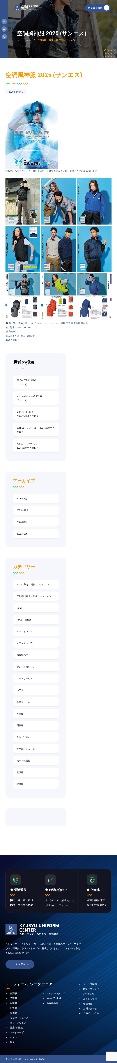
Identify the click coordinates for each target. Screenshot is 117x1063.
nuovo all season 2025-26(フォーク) (30, 398)
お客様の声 (22, 655)
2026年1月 (22, 498)
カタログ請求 (95, 7)
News (19, 608)
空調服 (76, 323)
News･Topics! (24, 619)
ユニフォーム (51, 323)
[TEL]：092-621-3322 (21, 900)
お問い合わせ (90, 1008)
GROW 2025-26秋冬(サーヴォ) (26, 382)
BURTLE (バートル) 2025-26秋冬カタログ (36, 429)
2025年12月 (22, 510)
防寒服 (13, 998)
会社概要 (87, 1003)
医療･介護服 (23, 737)
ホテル (20, 690)
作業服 (61, 323)
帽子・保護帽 (23, 760)
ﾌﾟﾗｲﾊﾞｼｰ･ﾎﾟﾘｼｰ (91, 1013)
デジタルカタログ (26, 666)
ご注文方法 (89, 994)
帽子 (12, 1042)
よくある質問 (90, 998)
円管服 (69, 323)
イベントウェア (25, 631)
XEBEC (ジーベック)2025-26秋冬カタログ (28, 445)
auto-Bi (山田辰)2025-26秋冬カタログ (28, 414)
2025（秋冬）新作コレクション (33, 584)
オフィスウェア (25, 643)
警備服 (84, 323)
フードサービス (25, 678)
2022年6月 (22, 533)
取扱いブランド (91, 989)
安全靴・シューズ (26, 749)
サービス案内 (18, 964)
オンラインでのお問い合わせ (60, 900)
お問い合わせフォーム (56, 905)
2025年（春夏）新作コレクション (56, 40)
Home (30, 40)
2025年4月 (22, 522)
